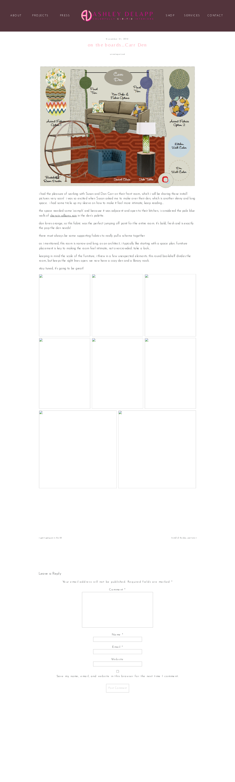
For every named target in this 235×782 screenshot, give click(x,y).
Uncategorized (117, 54)
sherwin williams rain (63, 215)
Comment (117, 589)
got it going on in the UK (51, 538)
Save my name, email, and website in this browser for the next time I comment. (117, 676)
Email (117, 646)
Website (117, 659)
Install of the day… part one (183, 538)
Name (117, 634)
